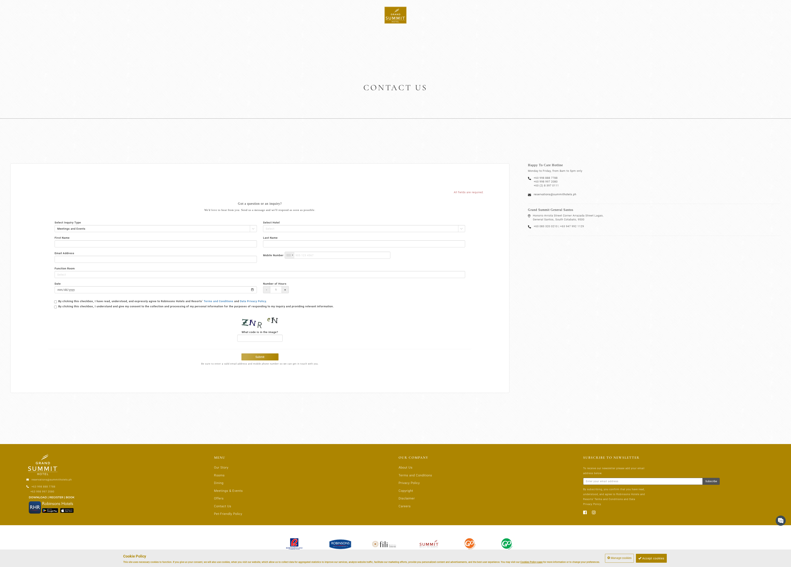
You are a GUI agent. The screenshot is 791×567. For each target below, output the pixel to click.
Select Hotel (271, 222)
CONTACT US (771, 14)
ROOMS (50, 14)
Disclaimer (407, 498)
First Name (62, 237)
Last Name (270, 237)
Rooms (219, 475)
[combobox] (289, 255)
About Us (406, 467)
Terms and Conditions (218, 301)
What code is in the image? (260, 332)
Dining (218, 483)
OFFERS (749, 14)
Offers (219, 498)
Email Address (64, 253)
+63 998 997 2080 (42, 491)
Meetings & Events (228, 491)
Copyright (406, 491)
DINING (73, 14)
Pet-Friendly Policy (228, 514)
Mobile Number (273, 255)
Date (58, 283)
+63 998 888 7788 (43, 486)
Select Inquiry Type (68, 222)
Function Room (65, 268)
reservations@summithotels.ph (555, 194)
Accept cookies (652, 558)
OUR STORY (23, 14)
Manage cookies (621, 558)
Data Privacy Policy (253, 301)
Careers (405, 506)
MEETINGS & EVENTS (720, 14)
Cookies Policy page (531, 562)
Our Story (221, 467)
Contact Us (222, 506)
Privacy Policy (409, 483)
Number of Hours (275, 283)
